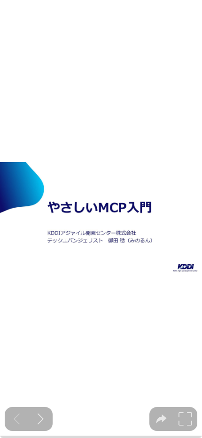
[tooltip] (161, 419)
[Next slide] (40, 419)
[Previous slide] (16, 419)
